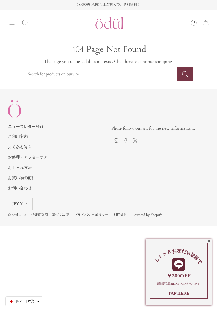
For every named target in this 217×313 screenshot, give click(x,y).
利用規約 (120, 214)
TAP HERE (178, 293)
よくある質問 (20, 147)
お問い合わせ (20, 188)
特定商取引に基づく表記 (50, 214)
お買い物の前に (22, 177)
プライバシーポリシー (91, 214)
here (129, 61)
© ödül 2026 (17, 214)
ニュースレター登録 (26, 126)
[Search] (25, 22)
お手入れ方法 (20, 167)
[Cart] (206, 22)
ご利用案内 (18, 136)
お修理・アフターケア (28, 157)
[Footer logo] (14, 108)
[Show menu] (12, 22)
